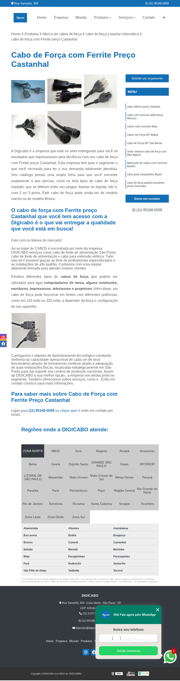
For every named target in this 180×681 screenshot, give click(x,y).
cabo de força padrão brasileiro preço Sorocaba (145, 184)
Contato (148, 17)
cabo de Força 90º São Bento (144, 143)
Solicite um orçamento (147, 78)
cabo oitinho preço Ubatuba (143, 106)
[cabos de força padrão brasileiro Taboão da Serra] (101, 91)
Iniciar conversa (128, 651)
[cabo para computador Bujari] (28, 91)
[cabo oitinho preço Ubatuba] (28, 128)
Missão (81, 17)
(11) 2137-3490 (91, 613)
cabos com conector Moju (142, 126)
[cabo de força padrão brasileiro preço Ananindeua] (64, 91)
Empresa (61, 17)
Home (42, 17)
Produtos (101, 17)
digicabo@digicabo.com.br (91, 628)
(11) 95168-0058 (158, 3)
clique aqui (68, 410)
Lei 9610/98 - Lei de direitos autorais (138, 581)
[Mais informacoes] (164, 17)
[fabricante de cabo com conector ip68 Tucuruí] (64, 128)
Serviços (125, 17)
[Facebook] (94, 652)
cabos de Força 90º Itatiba (142, 134)
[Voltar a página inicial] (20, 17)
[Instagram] (86, 652)
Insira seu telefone (128, 630)
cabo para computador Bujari (144, 174)
